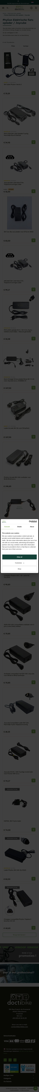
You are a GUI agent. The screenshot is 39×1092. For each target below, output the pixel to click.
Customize (18, 563)
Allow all (19, 557)
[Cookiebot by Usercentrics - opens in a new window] (29, 521)
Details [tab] (19, 526)
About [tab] (32, 526)
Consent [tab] (7, 526)
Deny (19, 569)
